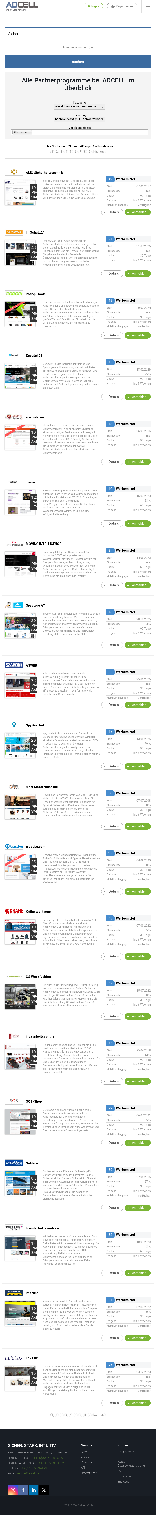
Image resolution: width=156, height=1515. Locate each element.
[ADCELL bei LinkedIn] (33, 1490)
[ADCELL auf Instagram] (13, 1490)
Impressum (125, 1481)
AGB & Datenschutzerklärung (131, 1464)
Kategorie (79, 102)
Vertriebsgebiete (80, 127)
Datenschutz (125, 1476)
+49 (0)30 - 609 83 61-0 (48, 1457)
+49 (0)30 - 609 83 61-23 (50, 1463)
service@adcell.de (28, 1473)
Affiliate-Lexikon (90, 1457)
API (83, 1467)
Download (87, 1462)
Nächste (99, 151)
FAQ (120, 1471)
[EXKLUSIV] (20, 325)
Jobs (121, 1457)
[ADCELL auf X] (44, 1490)
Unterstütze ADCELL (93, 1473)
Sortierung (80, 115)
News (84, 1451)
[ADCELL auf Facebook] (23, 1490)
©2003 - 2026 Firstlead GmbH (78, 1505)
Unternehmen (126, 1451)
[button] (78, 61)
